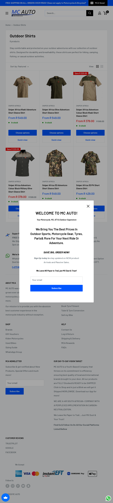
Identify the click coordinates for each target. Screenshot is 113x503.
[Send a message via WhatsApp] (108, 498)
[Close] (88, 206)
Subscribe (56, 288)
